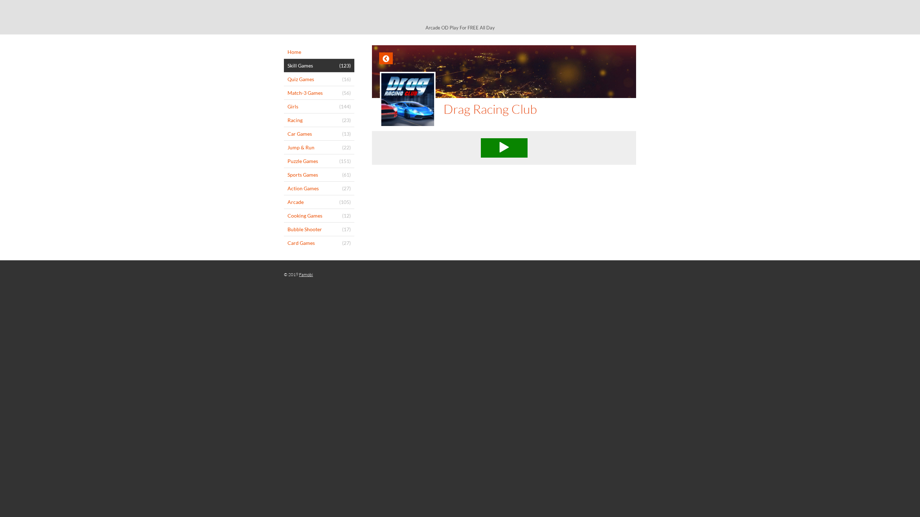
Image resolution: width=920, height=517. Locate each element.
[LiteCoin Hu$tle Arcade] (460, 13)
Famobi (306, 274)
